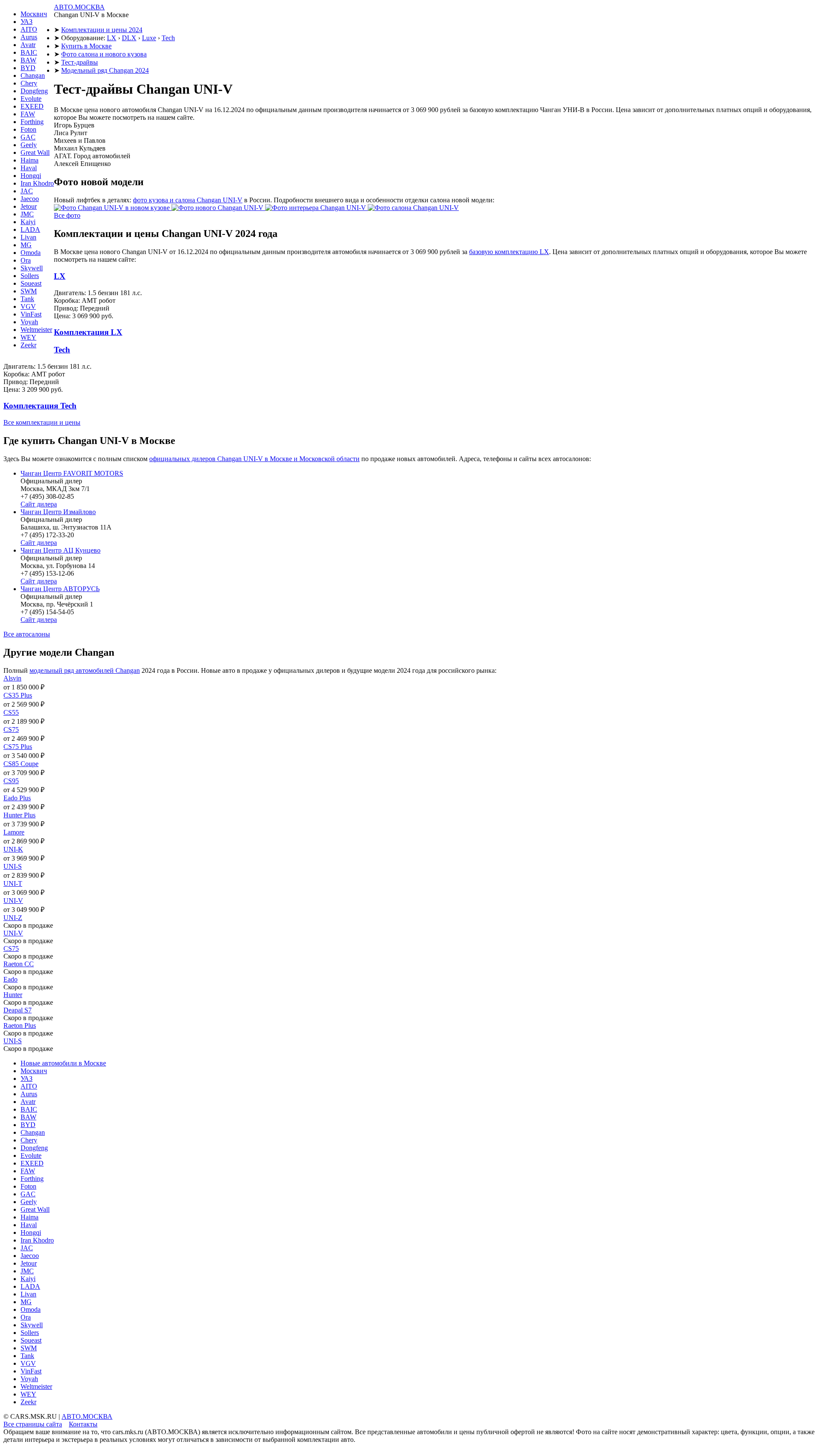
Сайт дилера (39, 504)
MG (26, 245)
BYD (28, 67)
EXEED (32, 106)
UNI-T (12, 883)
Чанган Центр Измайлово (58, 511)
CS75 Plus (17, 746)
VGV (28, 306)
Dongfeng (34, 91)
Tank (27, 298)
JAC (27, 191)
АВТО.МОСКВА (79, 7)
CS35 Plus (17, 695)
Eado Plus (17, 798)
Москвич (34, 14)
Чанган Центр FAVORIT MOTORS (72, 473)
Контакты (83, 1424)
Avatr (28, 44)
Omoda (31, 252)
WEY (28, 337)
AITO (29, 29)
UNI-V (13, 900)
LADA (30, 229)
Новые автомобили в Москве (63, 1063)
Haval (29, 168)
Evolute (31, 98)
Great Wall (35, 152)
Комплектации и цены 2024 (101, 29)
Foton (28, 129)
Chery (29, 83)
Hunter (12, 994)
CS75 (11, 729)
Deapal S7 (17, 1010)
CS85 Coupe (20, 763)
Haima (29, 160)
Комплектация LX (88, 332)
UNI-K (13, 849)
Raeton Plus (19, 1025)
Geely (29, 144)
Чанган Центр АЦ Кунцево (60, 550)
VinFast (31, 314)
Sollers (30, 275)
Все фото (67, 215)
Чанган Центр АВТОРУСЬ (60, 588)
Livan (28, 237)
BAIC (29, 52)
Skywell (32, 268)
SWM (29, 291)
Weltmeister (36, 329)
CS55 (11, 712)
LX (111, 37)
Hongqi (31, 175)
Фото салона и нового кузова (104, 54)
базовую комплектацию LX (509, 251)
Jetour (29, 206)
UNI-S (12, 866)
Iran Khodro (37, 183)
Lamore (13, 832)
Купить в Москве (86, 46)
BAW (28, 60)
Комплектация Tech (40, 405)
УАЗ (26, 21)
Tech (168, 37)
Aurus (29, 37)
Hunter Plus (19, 815)
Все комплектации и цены (41, 422)
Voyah (29, 322)
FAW (28, 114)
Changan (33, 75)
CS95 (11, 780)
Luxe (149, 37)
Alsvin (12, 678)
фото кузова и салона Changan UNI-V (187, 200)
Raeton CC (18, 964)
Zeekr (28, 345)
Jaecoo (30, 198)
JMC (27, 214)
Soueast (31, 283)
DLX (129, 37)
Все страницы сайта (32, 1424)
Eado (10, 979)
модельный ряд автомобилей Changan (85, 670)
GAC (28, 137)
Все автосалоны (26, 634)
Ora (26, 260)
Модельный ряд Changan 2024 (105, 70)
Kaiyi (28, 221)
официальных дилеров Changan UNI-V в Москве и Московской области (254, 458)
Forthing (32, 121)
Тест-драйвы (79, 62)
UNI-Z (12, 917)
